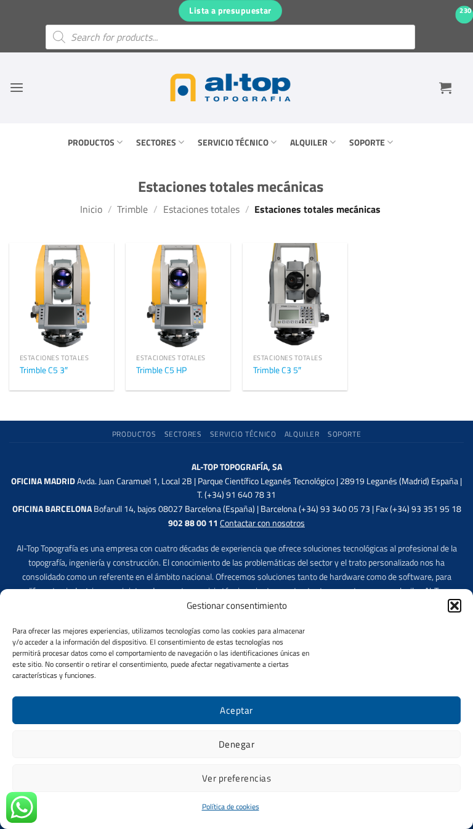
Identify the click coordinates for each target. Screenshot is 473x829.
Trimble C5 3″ (44, 370)
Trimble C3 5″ (277, 370)
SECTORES (156, 142)
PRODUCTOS (91, 142)
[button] (454, 606)
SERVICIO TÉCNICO (233, 142)
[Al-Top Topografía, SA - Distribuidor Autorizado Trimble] (230, 87)
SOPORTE (367, 142)
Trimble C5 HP (161, 370)
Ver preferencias (236, 778)
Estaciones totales (201, 209)
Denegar (236, 744)
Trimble (132, 209)
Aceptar (236, 710)
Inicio (91, 209)
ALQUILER (309, 142)
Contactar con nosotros (262, 523)
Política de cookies (230, 806)
